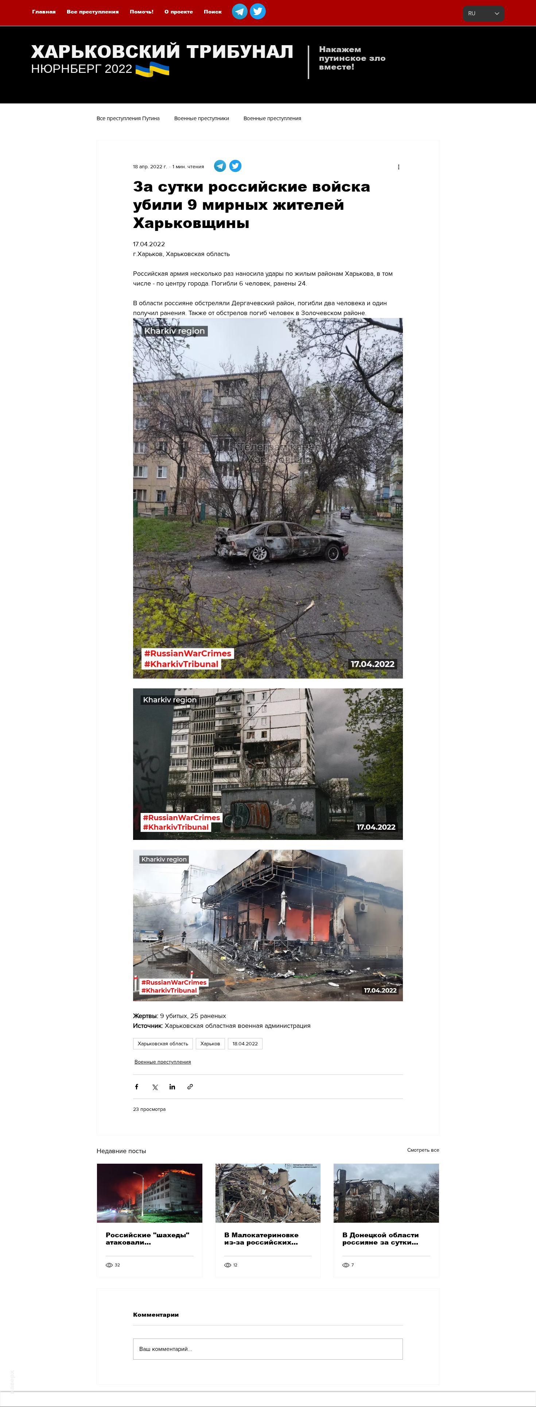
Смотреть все (423, 1150)
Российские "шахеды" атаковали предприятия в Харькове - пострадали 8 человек (148, 1238)
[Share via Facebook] (136, 1086)
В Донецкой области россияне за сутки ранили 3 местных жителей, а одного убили (380, 1238)
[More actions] (398, 166)
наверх (11, 1382)
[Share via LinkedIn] (172, 1086)
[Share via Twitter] (154, 1086)
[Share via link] (190, 1086)
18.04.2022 (245, 1043)
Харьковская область (163, 1043)
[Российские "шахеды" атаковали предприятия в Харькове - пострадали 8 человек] (149, 1193)
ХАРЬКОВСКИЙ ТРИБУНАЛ (162, 52)
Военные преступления (272, 118)
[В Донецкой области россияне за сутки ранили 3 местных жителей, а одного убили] (386, 1193)
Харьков (210, 1043)
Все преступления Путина (128, 118)
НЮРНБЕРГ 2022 (81, 68)
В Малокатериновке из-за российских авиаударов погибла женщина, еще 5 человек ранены (262, 1238)
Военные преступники (201, 118)
